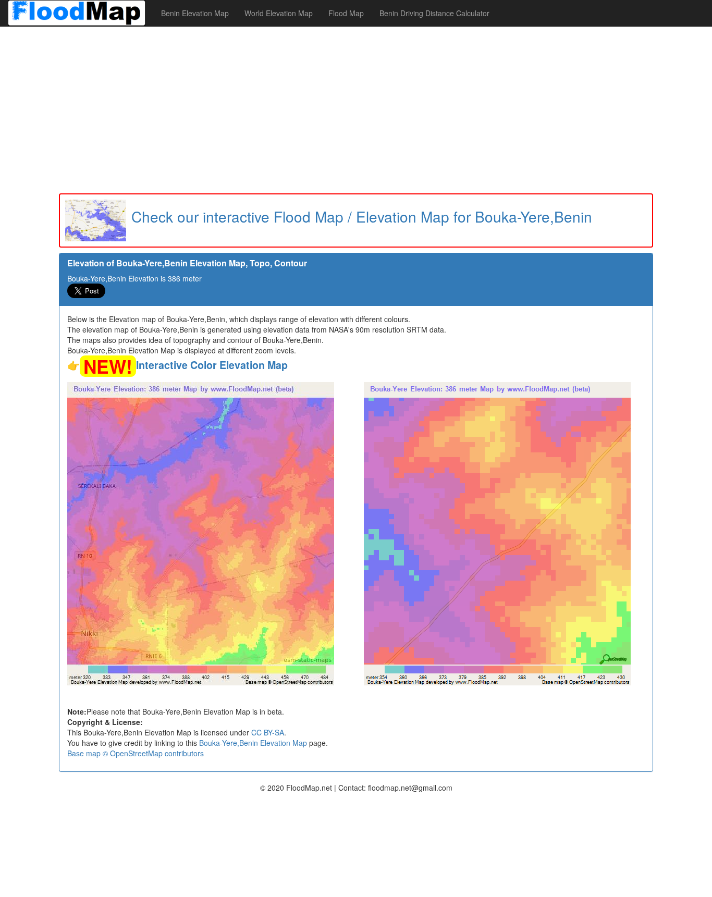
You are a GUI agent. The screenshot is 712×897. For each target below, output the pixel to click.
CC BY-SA (267, 732)
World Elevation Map (278, 13)
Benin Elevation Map (195, 13)
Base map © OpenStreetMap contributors (135, 753)
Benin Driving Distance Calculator (434, 13)
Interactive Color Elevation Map (212, 365)
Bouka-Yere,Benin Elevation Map (253, 743)
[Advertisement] (356, 110)
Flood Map (346, 13)
